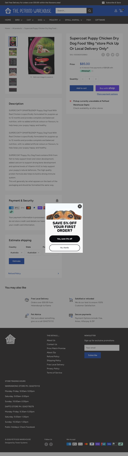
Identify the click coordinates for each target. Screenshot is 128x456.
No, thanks (64, 248)
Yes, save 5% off (64, 239)
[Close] (80, 206)
